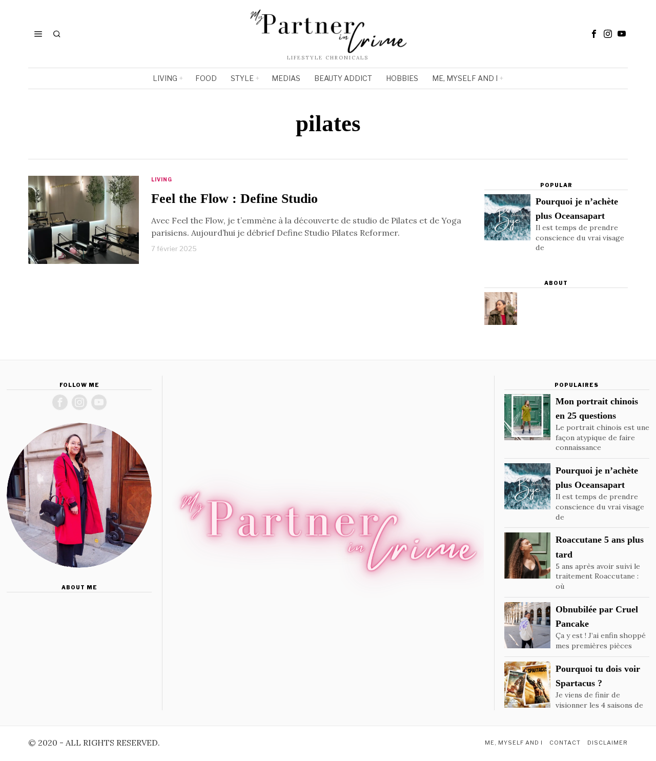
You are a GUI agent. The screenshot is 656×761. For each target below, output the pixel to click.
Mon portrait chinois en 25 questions (597, 408)
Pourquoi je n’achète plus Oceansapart (577, 208)
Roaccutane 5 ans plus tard (600, 546)
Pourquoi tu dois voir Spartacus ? (598, 676)
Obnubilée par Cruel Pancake (597, 616)
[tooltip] (594, 34)
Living (161, 179)
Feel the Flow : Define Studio (234, 198)
